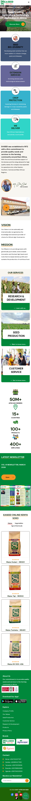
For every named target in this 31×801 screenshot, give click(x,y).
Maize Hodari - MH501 (15, 562)
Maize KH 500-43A (15, 664)
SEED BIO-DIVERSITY (15, 45)
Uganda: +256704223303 (13, 771)
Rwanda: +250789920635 (13, 768)
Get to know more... (19, 380)
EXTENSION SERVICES (15, 73)
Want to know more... (19, 344)
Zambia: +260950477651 (13, 762)
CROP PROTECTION (15, 99)
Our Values (6, 714)
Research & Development (16, 298)
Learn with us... (21, 308)
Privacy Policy (7, 731)
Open (8, 477)
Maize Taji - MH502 (15, 596)
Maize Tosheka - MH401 (15, 630)
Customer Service (16, 370)
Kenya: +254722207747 (13, 759)
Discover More (15, 24)
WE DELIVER (15, 127)
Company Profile (8, 711)
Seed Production (16, 334)
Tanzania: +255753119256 (13, 765)
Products (6, 727)
